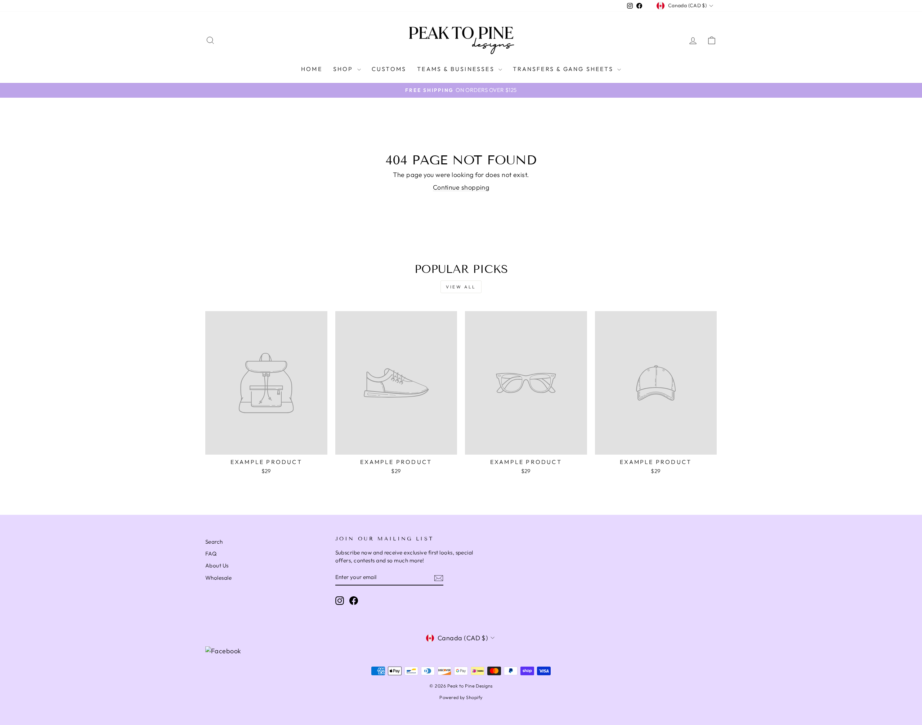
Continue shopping (461, 187)
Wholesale (218, 577)
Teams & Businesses (457, 68)
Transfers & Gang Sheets (564, 68)
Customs (389, 68)
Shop (344, 68)
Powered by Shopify (460, 697)
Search (214, 541)
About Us (217, 565)
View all (461, 286)
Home (311, 68)
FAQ (210, 553)
